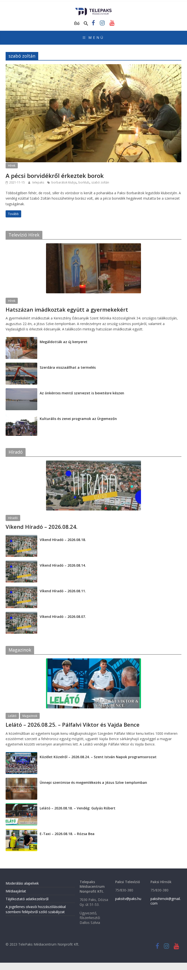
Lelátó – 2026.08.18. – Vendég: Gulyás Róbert (77, 808)
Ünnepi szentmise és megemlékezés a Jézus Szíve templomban (93, 782)
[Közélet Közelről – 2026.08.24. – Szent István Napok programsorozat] (21, 754)
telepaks (38, 182)
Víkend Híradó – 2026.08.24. (41, 526)
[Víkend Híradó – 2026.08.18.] (21, 537)
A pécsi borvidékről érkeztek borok (55, 176)
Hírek (11, 165)
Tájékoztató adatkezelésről (27, 899)
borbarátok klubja (63, 182)
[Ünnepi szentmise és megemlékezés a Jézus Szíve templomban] (21, 780)
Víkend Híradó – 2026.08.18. (63, 539)
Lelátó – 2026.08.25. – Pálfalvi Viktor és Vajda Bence (73, 724)
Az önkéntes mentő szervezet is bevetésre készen (82, 393)
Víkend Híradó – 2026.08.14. (63, 565)
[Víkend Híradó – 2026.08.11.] (21, 588)
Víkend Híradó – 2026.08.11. (63, 591)
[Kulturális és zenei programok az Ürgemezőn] (21, 416)
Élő (77, 23)
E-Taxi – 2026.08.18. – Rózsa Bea (67, 833)
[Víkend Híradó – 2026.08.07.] (21, 614)
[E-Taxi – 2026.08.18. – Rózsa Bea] (21, 831)
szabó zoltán (100, 182)
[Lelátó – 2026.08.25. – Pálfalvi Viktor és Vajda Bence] (93, 661)
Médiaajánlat (16, 891)
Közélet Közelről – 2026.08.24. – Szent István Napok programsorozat (98, 757)
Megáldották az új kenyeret (63, 341)
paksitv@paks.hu (128, 898)
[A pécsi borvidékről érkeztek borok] (93, 67)
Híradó (13, 518)
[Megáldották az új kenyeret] (21, 339)
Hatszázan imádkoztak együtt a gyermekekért (67, 309)
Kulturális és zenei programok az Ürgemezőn (78, 418)
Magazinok (29, 716)
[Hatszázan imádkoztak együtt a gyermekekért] (93, 246)
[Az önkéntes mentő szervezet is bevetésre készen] (21, 390)
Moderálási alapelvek (22, 883)
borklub (83, 182)
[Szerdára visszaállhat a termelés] (21, 365)
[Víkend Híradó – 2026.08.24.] (93, 463)
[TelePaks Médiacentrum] (93, 9)
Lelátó (12, 716)
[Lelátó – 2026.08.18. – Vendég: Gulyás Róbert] (21, 806)
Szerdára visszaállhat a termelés (68, 367)
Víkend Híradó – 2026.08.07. (63, 616)
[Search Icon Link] (86, 23)
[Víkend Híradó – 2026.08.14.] (21, 563)
